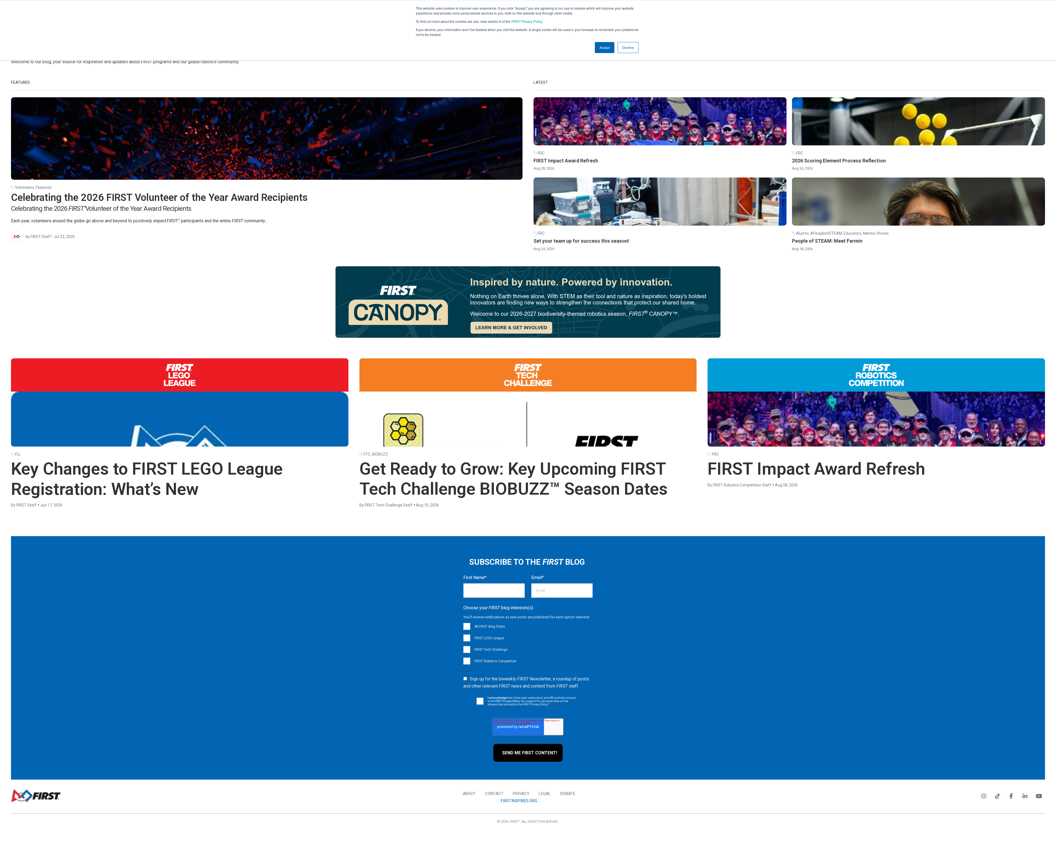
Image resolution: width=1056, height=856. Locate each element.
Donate (567, 793)
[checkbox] (528, 643)
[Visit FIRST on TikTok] (997, 795)
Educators (852, 233)
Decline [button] (628, 47)
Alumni (802, 233)
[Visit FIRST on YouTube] (1038, 795)
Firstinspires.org (519, 800)
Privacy (521, 793)
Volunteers (24, 187)
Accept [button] (605, 47)
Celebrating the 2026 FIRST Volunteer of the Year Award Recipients (159, 197)
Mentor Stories (876, 233)
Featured (43, 187)
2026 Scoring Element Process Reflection (839, 161)
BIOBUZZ (380, 454)
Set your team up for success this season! (581, 241)
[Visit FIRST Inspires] (36, 795)
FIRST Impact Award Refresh (566, 161)
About (469, 793)
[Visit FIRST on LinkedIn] (1025, 795)
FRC (541, 153)
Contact (494, 793)
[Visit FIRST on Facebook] (1011, 795)
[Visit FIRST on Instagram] (983, 795)
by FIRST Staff (38, 236)
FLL (18, 454)
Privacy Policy (526, 21)
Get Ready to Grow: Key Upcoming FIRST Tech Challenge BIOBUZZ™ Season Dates (513, 479)
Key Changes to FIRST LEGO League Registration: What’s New (147, 479)
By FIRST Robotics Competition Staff (739, 485)
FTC (367, 454)
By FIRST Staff (24, 505)
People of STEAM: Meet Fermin (827, 241)
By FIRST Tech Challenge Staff (386, 505)
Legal (545, 793)
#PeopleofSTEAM (826, 233)
